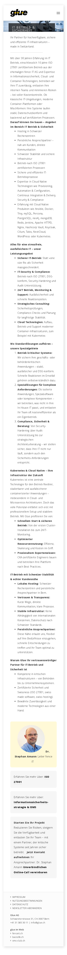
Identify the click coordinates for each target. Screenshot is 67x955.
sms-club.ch (18, 940)
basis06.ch (18, 937)
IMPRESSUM (18, 897)
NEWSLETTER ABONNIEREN (27, 908)
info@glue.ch (38, 922)
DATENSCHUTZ (20, 904)
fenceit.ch (17, 933)
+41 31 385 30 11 (19, 922)
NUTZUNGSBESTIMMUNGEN (27, 900)
